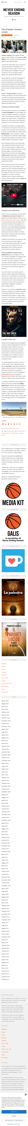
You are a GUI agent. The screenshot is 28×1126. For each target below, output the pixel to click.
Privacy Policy (17, 1124)
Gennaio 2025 (5, 749)
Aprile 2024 (5, 772)
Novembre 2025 (6, 720)
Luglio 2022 (5, 826)
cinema (20, 431)
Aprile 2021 (5, 865)
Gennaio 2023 (5, 809)
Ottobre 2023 (5, 789)
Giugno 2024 (5, 769)
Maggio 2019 (5, 928)
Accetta (14, 1112)
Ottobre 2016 (5, 956)
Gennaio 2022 (5, 840)
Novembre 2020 (6, 880)
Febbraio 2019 (5, 931)
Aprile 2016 (5, 965)
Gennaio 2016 (5, 974)
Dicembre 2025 (6, 718)
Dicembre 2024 (6, 752)
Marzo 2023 (5, 803)
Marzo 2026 (5, 709)
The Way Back (14, 433)
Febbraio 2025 (5, 746)
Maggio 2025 (5, 738)
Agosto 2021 (5, 854)
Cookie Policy (10, 1124)
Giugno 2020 (5, 894)
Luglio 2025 (5, 732)
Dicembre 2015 (6, 976)
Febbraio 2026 (5, 712)
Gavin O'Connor (6, 433)
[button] (25, 1094)
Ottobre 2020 (5, 883)
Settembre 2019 (6, 920)
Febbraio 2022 (5, 837)
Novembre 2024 (6, 755)
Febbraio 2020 (5, 905)
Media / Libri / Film (7, 35)
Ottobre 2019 (5, 917)
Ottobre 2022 (5, 817)
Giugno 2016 (5, 959)
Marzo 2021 (5, 868)
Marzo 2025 (5, 743)
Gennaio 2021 (5, 874)
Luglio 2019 (5, 925)
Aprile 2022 (5, 831)
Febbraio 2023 (5, 806)
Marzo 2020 (5, 902)
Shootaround (5, 686)
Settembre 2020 (6, 885)
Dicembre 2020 (6, 877)
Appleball (4, 663)
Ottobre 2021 (5, 848)
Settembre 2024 (6, 760)
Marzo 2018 (5, 942)
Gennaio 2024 (5, 780)
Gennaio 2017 (5, 954)
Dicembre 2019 (6, 911)
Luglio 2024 (5, 766)
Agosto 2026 (5, 701)
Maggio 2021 (5, 863)
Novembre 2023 (6, 786)
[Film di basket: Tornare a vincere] (14, 46)
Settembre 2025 (6, 726)
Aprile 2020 (5, 900)
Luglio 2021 (5, 857)
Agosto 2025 (5, 729)
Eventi (3, 669)
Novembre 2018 (6, 937)
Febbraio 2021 (5, 871)
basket (9, 431)
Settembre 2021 (6, 851)
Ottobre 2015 (5, 979)
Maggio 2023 (5, 797)
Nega (14, 1116)
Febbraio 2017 (5, 951)
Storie (3, 689)
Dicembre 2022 (6, 811)
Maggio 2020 (5, 897)
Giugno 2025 (5, 735)
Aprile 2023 (5, 800)
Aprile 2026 (5, 706)
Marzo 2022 (5, 834)
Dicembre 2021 (6, 843)
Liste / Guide (5, 678)
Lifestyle (4, 675)
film (24, 431)
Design (3, 666)
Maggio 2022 (5, 829)
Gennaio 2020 (5, 908)
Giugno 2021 (5, 860)
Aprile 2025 (5, 740)
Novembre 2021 (6, 846)
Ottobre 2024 (5, 757)
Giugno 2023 (5, 794)
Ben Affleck (15, 431)
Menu (5, 2)
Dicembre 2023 (6, 783)
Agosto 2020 (5, 888)
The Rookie (5, 692)
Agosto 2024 (5, 763)
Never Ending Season (14, 11)
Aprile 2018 (5, 939)
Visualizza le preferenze (14, 1120)
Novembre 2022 (6, 814)
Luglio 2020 (5, 891)
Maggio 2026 (5, 703)
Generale (4, 672)
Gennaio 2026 (5, 715)
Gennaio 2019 (5, 934)
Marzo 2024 (5, 774)
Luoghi (3, 680)
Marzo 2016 (5, 968)
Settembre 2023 (6, 792)
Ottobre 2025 (5, 723)
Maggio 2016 (5, 962)
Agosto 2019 (5, 922)
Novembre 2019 (6, 914)
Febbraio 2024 (5, 777)
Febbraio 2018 (5, 945)
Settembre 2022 (6, 820)
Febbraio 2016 (5, 971)
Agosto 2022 (5, 823)
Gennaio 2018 (5, 948)
